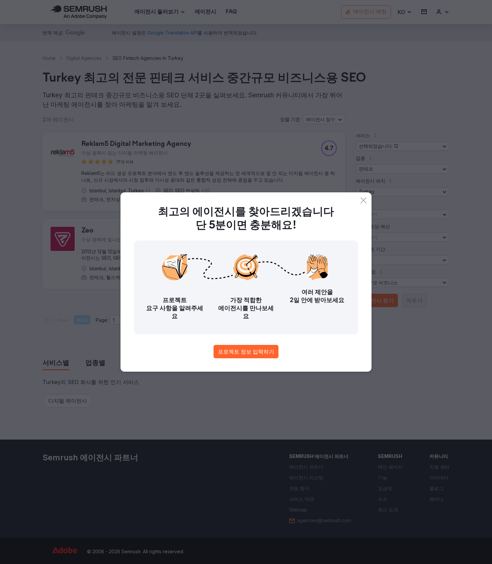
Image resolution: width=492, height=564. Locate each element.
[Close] (363, 200)
